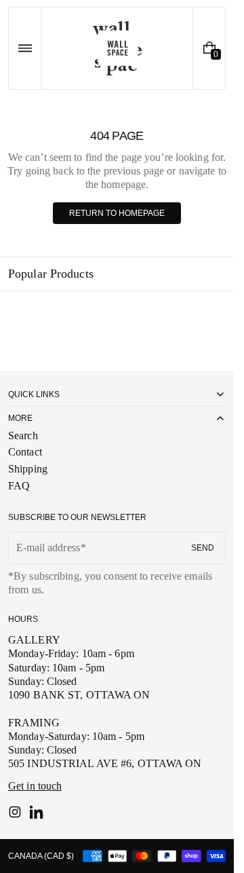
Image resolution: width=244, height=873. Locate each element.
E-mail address (48, 547)
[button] (25, 48)
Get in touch (35, 786)
